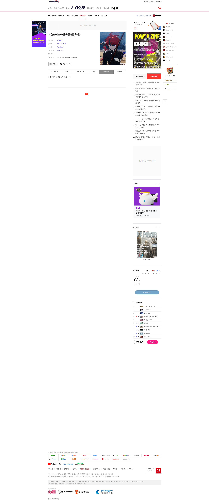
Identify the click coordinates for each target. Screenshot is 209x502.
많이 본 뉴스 (139, 76)
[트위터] (61, 463)
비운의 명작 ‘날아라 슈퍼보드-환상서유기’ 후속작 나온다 (147, 108)
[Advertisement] (87, 25)
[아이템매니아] (63, 459)
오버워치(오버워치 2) (150, 316)
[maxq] (146, 455)
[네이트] (85, 455)
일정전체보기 (147, 292)
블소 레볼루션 (169, 50)
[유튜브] (53, 463)
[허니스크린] (85, 459)
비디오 (61, 40)
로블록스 (147, 333)
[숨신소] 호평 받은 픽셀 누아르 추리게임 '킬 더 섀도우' (148, 138)
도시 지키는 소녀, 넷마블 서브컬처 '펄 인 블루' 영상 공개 (148, 120)
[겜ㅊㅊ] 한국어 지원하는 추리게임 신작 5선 (148, 89)
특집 (94, 71)
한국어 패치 (169, 57)
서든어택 (147, 330)
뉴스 (67, 71)
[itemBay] (126, 455)
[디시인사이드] (126, 459)
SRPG (58, 43)
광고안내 (66, 469)
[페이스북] (69, 463)
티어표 (167, 54)
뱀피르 (167, 33)
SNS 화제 (154, 76)
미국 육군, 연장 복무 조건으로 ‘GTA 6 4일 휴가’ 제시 (147, 126)
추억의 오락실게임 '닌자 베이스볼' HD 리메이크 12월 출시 (147, 114)
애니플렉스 (60, 50)
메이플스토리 (148, 320)
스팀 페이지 (66, 64)
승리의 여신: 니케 (171, 47)
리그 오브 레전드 (149, 306)
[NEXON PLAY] (106, 455)
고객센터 (115, 469)
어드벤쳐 (63, 43)
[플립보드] (106, 459)
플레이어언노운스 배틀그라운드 (154, 326)
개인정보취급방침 (84, 469)
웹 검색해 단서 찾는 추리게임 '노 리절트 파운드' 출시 (148, 83)
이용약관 (74, 469)
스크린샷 (106, 71)
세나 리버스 (169, 37)
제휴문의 (58, 469)
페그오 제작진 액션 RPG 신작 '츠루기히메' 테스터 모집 (148, 132)
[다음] (74, 455)
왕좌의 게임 (169, 30)
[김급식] (74, 459)
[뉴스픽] (95, 459)
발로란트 (147, 313)
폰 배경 (167, 60)
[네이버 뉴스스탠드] (81, 463)
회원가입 (152, 1)
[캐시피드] (116, 459)
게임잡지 (136, 227)
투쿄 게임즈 (60, 47)
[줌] (95, 455)
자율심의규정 (106, 469)
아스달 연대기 (169, 43)
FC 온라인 (147, 310)
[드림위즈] (156, 455)
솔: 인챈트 (168, 27)
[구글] (63, 455)
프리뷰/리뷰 (81, 71)
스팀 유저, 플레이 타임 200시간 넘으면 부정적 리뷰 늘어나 (147, 95)
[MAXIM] (137, 455)
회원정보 (123, 469)
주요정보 (55, 71)
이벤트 (135, 183)
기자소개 (131, 469)
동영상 (119, 71)
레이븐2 (167, 40)
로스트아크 (147, 337)
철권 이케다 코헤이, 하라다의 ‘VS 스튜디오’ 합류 (148, 102)
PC (57, 40)
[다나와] (116, 455)
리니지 (146, 323)
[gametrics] (53, 459)
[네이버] (53, 455)
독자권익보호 (96, 469)
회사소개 (50, 469)
